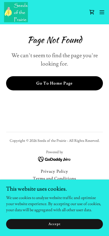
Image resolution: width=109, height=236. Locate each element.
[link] (16, 12)
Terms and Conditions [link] (54, 178)
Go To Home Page (54, 83)
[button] (102, 12)
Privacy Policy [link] (54, 171)
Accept (54, 224)
